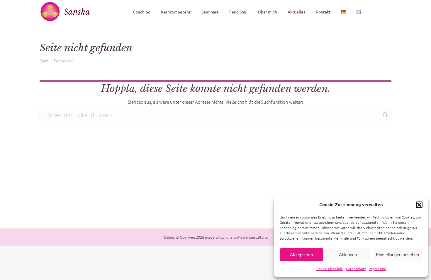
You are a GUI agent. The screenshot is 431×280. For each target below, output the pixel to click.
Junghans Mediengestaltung (244, 237)
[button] (419, 205)
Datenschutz (356, 268)
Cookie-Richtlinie (329, 268)
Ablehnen (348, 254)
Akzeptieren (301, 254)
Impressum (377, 268)
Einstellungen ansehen (397, 254)
